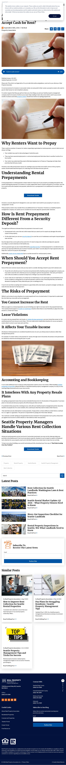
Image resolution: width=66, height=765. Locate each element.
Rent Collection (8, 468)
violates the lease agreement (35, 319)
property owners (21, 96)
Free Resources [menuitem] (6, 728)
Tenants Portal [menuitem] (6, 721)
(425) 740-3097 (40, 691)
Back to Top (63, 687)
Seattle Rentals (32, 463)
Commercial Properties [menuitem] (8, 718)
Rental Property (18, 463)
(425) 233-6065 (38, 696)
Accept (55, 16)
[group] (33, 71)
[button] (4, 71)
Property (6, 463)
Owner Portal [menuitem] (5, 725)
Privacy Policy (25, 762)
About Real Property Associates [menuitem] (10, 711)
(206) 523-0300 (6, 693)
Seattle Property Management (49, 463)
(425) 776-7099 (37, 702)
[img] (58, 72)
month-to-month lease (25, 308)
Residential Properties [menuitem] (8, 714)
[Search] (62, 475)
